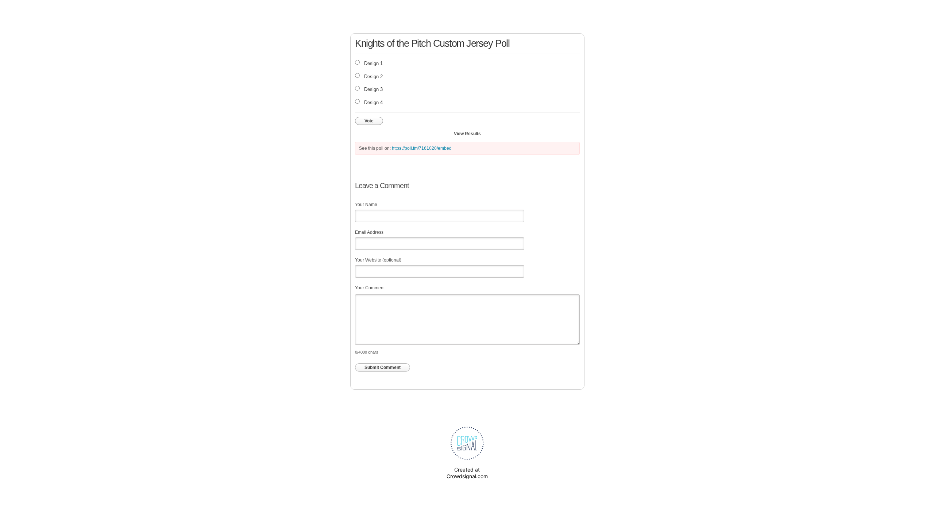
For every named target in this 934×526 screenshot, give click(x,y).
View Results (467, 133)
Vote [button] (369, 120)
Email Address (369, 232)
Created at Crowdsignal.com (467, 472)
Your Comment (370, 287)
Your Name (366, 204)
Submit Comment (382, 367)
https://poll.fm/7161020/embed (422, 148)
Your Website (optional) (378, 260)
